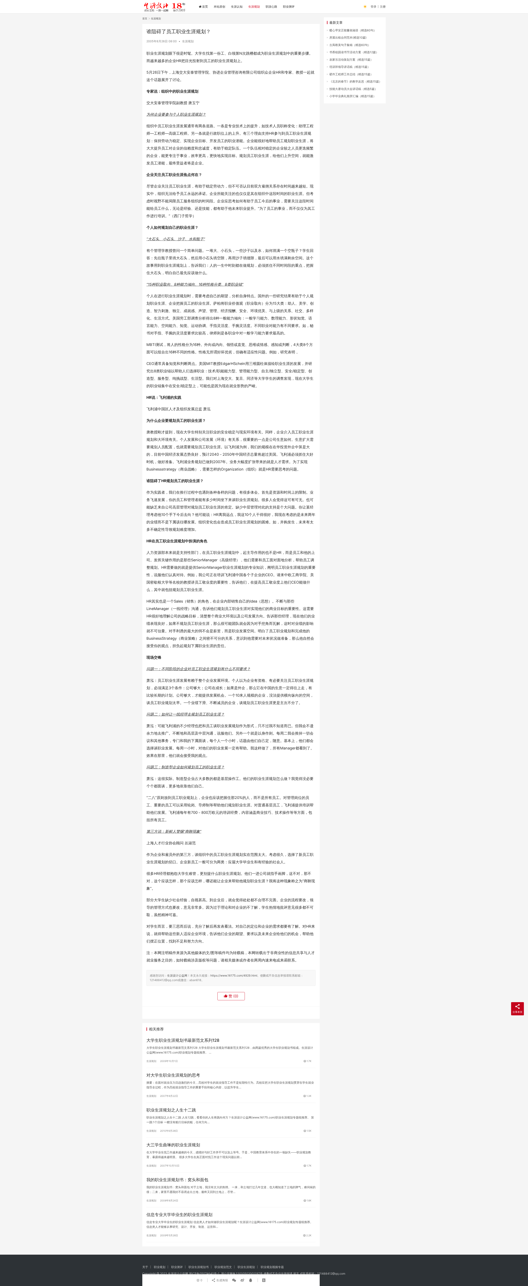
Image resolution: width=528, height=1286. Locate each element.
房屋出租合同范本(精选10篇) (348, 37)
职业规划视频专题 (272, 1267)
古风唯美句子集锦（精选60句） (350, 45)
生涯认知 (237, 6)
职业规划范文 (223, 1267)
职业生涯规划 (246, 1267)
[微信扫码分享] (234, 1280)
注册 (383, 6)
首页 (205, 6)
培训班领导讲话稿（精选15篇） (349, 66)
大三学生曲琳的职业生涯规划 (173, 1144)
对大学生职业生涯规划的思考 (173, 1075)
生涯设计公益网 (177, 975)
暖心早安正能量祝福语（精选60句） (352, 30)
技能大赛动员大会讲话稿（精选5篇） (353, 89)
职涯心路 (271, 6)
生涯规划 (254, 6)
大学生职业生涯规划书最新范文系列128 (182, 1040)
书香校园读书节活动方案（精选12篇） (354, 52)
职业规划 (159, 1267)
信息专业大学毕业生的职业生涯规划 (179, 1214)
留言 (296, 1273)
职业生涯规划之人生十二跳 (171, 1110)
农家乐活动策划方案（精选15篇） (351, 59)
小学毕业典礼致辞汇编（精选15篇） (352, 96)
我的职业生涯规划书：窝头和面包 (177, 1179)
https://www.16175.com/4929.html (233, 975)
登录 (373, 6)
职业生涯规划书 (199, 1267)
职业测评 (289, 6)
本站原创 (219, 6)
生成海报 (222, 1280)
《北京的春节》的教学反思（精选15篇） (355, 81)
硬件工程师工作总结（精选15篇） (351, 74)
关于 (145, 1267)
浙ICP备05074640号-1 (204, 1273)
